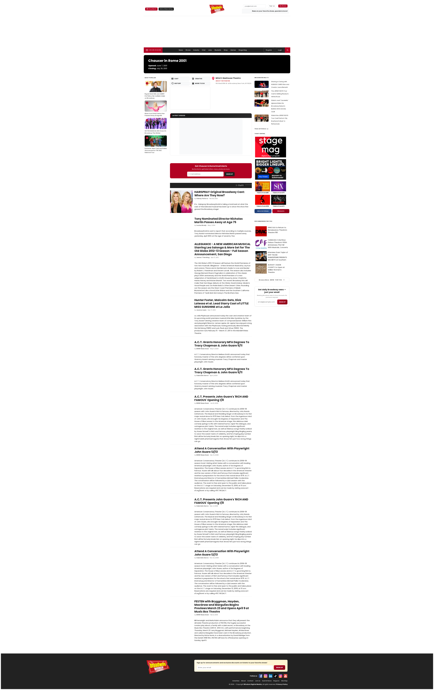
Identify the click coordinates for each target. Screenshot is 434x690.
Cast (176, 79)
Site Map (284, 681)
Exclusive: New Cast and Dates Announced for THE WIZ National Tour (156, 145)
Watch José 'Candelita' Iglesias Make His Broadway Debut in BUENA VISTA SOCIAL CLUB (279, 106)
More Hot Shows (263, 211)
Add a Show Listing (166, 9)
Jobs (210, 50)
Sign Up (229, 174)
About (243, 681)
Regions (276, 681)
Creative (198, 79)
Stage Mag (243, 50)
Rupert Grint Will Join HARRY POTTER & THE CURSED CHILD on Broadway (155, 90)
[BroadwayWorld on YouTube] (285, 676)
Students (218, 50)
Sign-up (272, 6)
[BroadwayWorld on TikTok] (276, 676)
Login (280, 50)
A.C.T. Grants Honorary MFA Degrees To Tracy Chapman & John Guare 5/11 (221, 343)
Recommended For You (263, 221)
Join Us (257, 681)
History (177, 83)
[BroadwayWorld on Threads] (280, 676)
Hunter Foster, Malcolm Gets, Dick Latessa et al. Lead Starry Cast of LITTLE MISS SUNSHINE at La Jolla (221, 303)
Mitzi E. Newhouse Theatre (228, 78)
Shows (188, 50)
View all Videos (261, 129)
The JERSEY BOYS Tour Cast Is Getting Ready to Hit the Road (280, 94)
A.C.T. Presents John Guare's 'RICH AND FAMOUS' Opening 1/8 (221, 398)
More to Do (200, 83)
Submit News (267, 681)
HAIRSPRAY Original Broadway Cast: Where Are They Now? (219, 193)
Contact (250, 681)
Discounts (280, 211)
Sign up (282, 302)
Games (233, 50)
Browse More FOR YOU (270, 280)
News (181, 50)
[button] (287, 50)
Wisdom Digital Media (253, 684)
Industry (196, 50)
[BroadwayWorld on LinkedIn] (271, 676)
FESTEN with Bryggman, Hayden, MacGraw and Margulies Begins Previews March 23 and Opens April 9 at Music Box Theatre (221, 606)
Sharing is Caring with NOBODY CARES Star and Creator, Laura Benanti (280, 84)
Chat (203, 50)
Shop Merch (152, 9)
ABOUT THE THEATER (223, 81)
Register (269, 50)
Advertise (235, 681)
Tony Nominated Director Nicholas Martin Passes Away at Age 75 (218, 220)
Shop (226, 50)
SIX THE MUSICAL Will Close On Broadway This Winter (155, 126)
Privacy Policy (282, 684)
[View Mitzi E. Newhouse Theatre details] (190, 98)
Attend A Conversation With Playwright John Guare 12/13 (221, 450)
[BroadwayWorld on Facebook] (261, 676)
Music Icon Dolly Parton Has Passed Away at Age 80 (155, 109)
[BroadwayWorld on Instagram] (266, 676)
